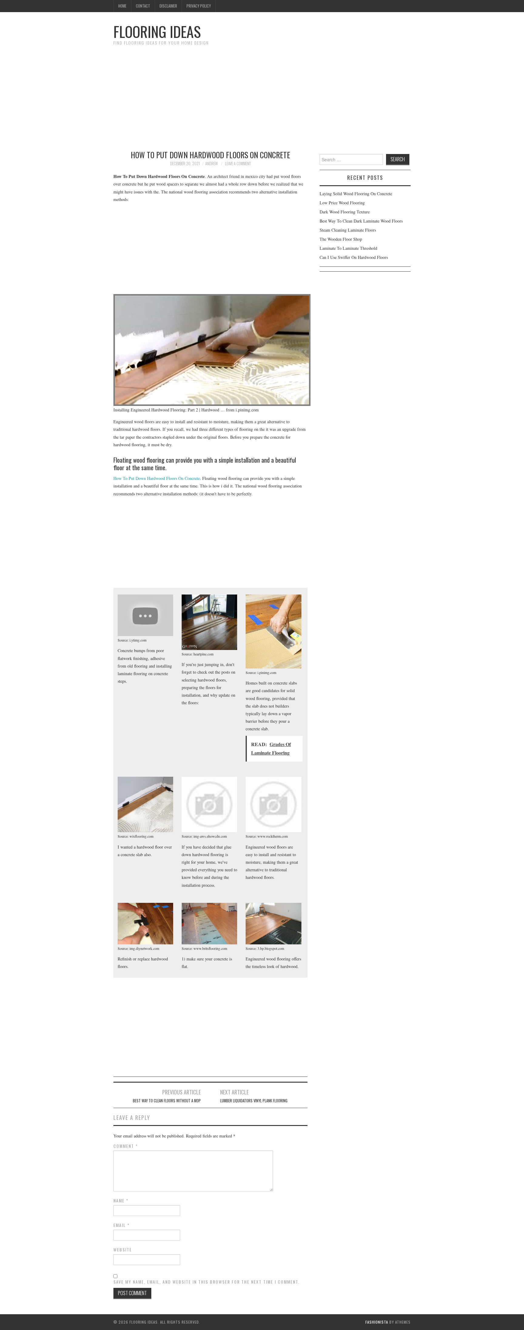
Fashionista (376, 1322)
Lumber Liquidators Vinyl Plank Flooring (253, 1101)
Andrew (211, 163)
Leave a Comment (238, 163)
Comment (125, 1146)
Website (122, 1250)
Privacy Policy (198, 6)
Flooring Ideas (157, 31)
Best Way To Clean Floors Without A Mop (167, 1101)
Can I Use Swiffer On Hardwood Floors (354, 257)
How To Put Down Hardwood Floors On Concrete (156, 478)
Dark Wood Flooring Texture (345, 212)
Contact (143, 6)
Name (121, 1201)
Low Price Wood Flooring (342, 203)
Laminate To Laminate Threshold (348, 248)
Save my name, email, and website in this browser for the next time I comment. (206, 1282)
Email (121, 1225)
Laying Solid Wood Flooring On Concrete (356, 193)
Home (122, 6)
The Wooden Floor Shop (341, 239)
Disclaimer (168, 6)
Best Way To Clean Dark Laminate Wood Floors (361, 221)
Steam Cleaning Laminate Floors (348, 230)
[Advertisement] (262, 94)
